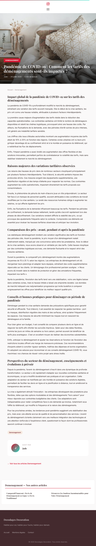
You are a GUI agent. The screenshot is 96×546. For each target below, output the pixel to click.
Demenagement (12, 60)
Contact (31, 532)
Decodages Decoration (16, 519)
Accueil (10, 90)
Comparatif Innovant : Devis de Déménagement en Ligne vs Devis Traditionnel (20, 496)
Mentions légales (18, 532)
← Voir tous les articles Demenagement (24, 463)
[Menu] (48, 9)
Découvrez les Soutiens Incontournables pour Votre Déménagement (69, 494)
